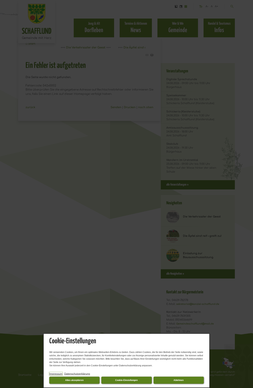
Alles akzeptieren (74, 380)
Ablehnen (179, 380)
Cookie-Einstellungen (126, 380)
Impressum (55, 373)
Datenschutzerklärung (77, 373)
